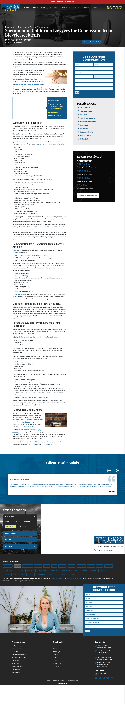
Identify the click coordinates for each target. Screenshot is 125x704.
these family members (28, 337)
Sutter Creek (62, 574)
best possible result (27, 426)
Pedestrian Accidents (87, 118)
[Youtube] (107, 677)
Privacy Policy (58, 663)
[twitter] (100, 677)
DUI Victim (83, 114)
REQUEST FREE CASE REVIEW (92, 41)
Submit (77, 92)
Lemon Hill (94, 570)
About (34, 8)
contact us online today (74, 578)
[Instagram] (112, 677)
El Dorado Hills (66, 570)
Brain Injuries (84, 139)
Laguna (31, 574)
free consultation (23, 91)
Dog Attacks (84, 125)
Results (72, 8)
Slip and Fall (84, 128)
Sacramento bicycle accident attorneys (28, 85)
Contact (94, 8)
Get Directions (53, 115)
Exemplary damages (19, 294)
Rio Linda (52, 574)
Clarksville (54, 570)
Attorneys (45, 8)
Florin (14, 574)
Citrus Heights (8, 570)
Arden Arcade (30, 570)
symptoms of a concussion (49, 144)
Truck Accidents (86, 111)
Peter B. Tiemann (29, 41)
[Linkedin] (104, 677)
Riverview (76, 570)
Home (26, 8)
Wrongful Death (85, 135)
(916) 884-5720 (102, 666)
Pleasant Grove (41, 574)
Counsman (104, 570)
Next (116, 469)
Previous (108, 469)
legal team (26, 422)
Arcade (85, 570)
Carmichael (19, 570)
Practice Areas (59, 8)
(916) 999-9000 (32, 444)
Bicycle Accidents (86, 132)
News (55, 657)
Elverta (7, 574)
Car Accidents (85, 107)
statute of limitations (31, 307)
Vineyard (72, 574)
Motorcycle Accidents (88, 121)
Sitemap (56, 666)
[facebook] (96, 677)
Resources (82, 8)
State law (16, 250)
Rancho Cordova (42, 570)
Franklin (22, 574)
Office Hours (53, 112)
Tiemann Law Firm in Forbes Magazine (62, 1)
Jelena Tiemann (16, 41)
